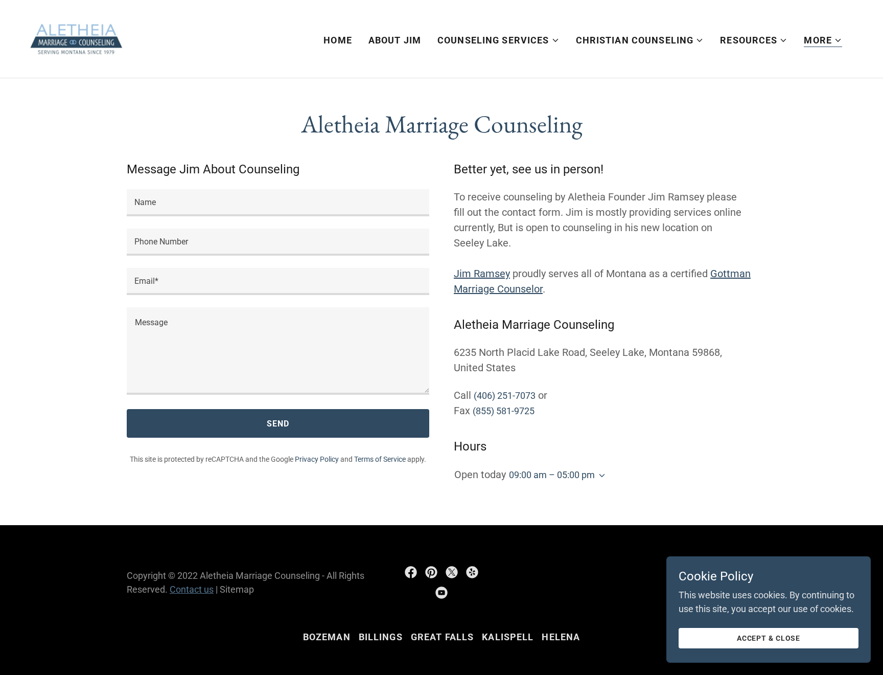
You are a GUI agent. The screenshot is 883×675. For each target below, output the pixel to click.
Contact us (192, 589)
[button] (498, 40)
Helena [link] (561, 637)
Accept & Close (768, 638)
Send (278, 424)
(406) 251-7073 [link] (505, 395)
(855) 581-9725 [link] (504, 411)
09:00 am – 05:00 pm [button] (552, 474)
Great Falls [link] (442, 637)
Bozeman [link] (327, 637)
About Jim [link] (394, 40)
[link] (76, 38)
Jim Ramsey (482, 273)
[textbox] (278, 202)
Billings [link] (381, 637)
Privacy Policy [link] (317, 459)
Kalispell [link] (507, 637)
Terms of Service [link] (380, 459)
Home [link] (337, 40)
